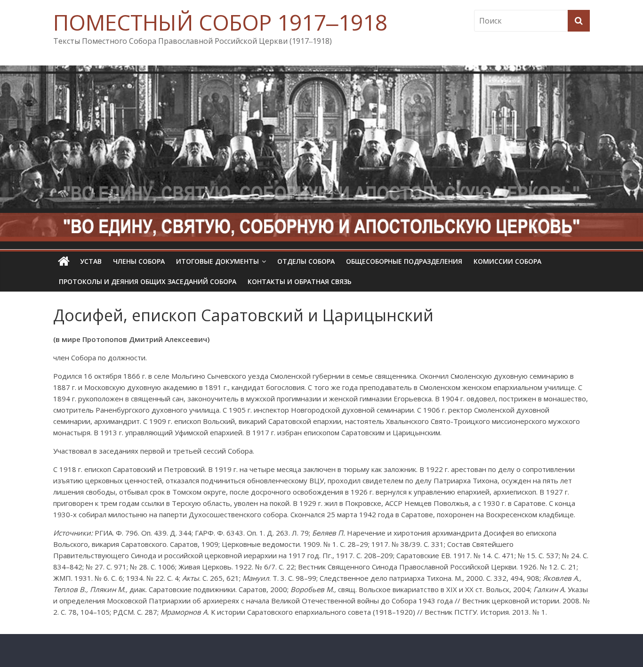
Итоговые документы (217, 261)
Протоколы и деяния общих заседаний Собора (147, 281)
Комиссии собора (507, 261)
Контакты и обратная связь (300, 281)
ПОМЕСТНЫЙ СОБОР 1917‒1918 (220, 22)
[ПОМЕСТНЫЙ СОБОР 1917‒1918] (63, 261)
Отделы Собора (306, 261)
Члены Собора (139, 261)
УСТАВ (91, 261)
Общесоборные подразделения (404, 261)
